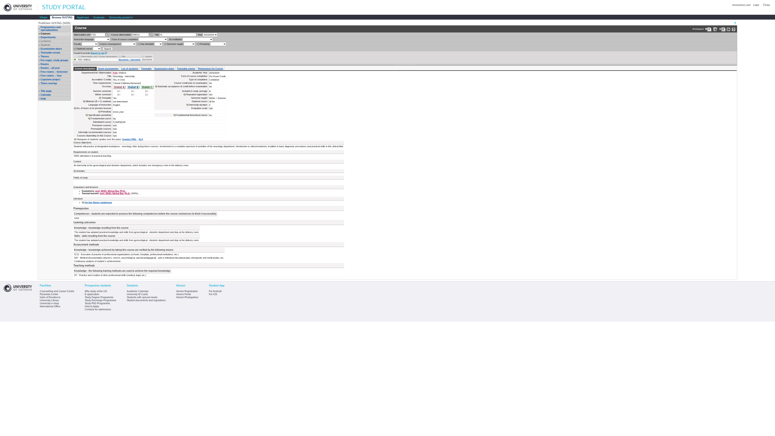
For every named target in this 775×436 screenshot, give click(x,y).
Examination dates (51, 48)
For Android (215, 291)
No (213, 101)
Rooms (45, 64)
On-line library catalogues (98, 202)
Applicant (83, 17)
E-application (92, 294)
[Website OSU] (20, 7)
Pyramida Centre (49, 294)
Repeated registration (196, 94)
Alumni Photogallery (187, 297)
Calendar (46, 94)
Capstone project (50, 79)
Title (157, 35)
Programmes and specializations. (51, 28)
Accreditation (175, 39)
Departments (48, 37)
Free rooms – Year (51, 75)
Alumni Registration (187, 291)
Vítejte (43, 17)
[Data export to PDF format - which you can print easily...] (708, 29)
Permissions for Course (210, 68)
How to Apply (92, 306)
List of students (129, 68)
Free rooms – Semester (54, 71)
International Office (50, 306)
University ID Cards (137, 294)
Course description (85, 68)
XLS (141, 139)
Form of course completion (125, 39)
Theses (45, 56)
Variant (148, 56)
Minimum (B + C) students (98, 101)
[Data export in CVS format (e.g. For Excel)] (722, 29)
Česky (766, 5)
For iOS (213, 294)
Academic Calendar (138, 291)
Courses (45, 33)
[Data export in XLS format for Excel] (715, 29)
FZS (115, 73)
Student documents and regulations (146, 300)
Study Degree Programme (99, 297)
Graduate (99, 17)
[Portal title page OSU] (67, 7)
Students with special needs (142, 297)
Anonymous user (741, 5)
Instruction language (84, 39)
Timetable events (50, 52)
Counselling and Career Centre (57, 291)
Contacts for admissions (98, 309)
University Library (49, 300)
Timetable (146, 68)
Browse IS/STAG (62, 17)
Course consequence (110, 44)
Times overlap (49, 83)
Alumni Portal (183, 294)
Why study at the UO (96, 291)
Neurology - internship (129, 60)
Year (200, 35)
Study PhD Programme (97, 303)
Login (756, 5)
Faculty (77, 44)
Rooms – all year (50, 68)
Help (43, 98)
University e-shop (49, 303)
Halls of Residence (50, 297)
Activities (80, 171)
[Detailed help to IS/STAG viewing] (733, 29)
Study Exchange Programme (100, 300)
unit (82, 35)
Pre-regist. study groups (54, 60)
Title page (46, 91)
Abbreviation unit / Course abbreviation (99, 56)
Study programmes (108, 68)
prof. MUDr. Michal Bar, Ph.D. (110, 191)
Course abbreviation (121, 35)
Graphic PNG (129, 139)
